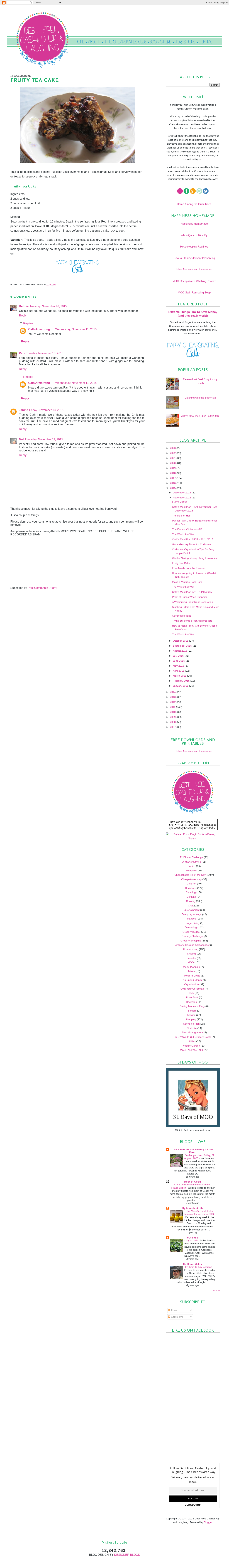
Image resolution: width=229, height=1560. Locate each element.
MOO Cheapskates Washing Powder (194, 281)
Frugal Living (192, 923)
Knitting (191, 953)
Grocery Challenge (192, 936)
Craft (191, 905)
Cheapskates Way (191, 879)
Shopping (190, 1019)
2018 (173, 473)
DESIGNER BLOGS (127, 1554)
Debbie (24, 306)
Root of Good (192, 1181)
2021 (173, 458)
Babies (191, 866)
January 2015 (181, 685)
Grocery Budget (191, 931)
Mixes (191, 971)
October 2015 (181, 640)
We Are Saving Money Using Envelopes (194, 558)
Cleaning (191, 892)
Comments (176, 1316)
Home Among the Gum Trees (194, 204)
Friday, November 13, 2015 (46, 410)
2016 (173, 483)
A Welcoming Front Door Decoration (192, 601)
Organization (191, 984)
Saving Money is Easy (192, 1006)
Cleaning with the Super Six (200, 397)
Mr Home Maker (192, 1264)
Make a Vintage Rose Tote (187, 581)
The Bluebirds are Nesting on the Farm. (192, 1151)
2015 (173, 488)
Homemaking (190, 949)
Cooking (190, 901)
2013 (173, 697)
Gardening (191, 927)
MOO (191, 962)
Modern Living (192, 975)
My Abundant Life (192, 1208)
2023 (173, 448)
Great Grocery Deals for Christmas (191, 544)
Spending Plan (191, 1023)
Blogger (208, 1522)
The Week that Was (183, 534)
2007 (173, 727)
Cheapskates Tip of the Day (190, 874)
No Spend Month (192, 979)
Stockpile (191, 1028)
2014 (173, 692)
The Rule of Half (181, 515)
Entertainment (191, 909)
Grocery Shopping (191, 940)
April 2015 (179, 670)
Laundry (191, 958)
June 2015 (179, 660)
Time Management (192, 1032)
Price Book (192, 997)
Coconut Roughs (181, 615)
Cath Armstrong (39, 329)
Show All (216, 1290)
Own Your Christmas (192, 988)
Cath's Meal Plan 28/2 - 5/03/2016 (200, 415)
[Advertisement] (37, 561)
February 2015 (181, 680)
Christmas (190, 888)
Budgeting (191, 870)
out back (192, 1237)
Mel (21, 439)
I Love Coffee (179, 501)
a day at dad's (191, 1240)
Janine (23, 410)
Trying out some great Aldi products (192, 620)
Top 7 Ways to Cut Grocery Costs (192, 1036)
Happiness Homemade (194, 223)
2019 (173, 468)
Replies (28, 323)
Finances (191, 918)
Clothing (191, 896)
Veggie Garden (191, 1045)
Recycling (191, 1001)
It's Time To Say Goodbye (199, 1267)
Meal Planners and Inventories (194, 269)
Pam (22, 353)
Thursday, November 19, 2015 (44, 439)
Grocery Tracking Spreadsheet (192, 944)
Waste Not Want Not (191, 1050)
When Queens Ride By (194, 235)
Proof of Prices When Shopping (190, 596)
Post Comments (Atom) (42, 587)
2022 (173, 453)
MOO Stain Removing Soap (194, 292)
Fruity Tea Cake (181, 563)
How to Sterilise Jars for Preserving (194, 257)
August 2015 (180, 650)
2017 (173, 478)
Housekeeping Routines (194, 246)
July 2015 (178, 655)
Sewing (191, 1014)
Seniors (192, 1010)
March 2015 (180, 675)
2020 (173, 463)
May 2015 (179, 665)
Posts (173, 1310)
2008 (173, 722)
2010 (173, 712)
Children (191, 883)
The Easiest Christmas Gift (187, 529)
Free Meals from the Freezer (188, 568)
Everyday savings (191, 914)
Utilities (191, 1041)
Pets (191, 993)
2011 (173, 707)
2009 (173, 717)
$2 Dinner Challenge (191, 857)
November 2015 (182, 497)
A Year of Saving (191, 861)
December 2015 (182, 492)
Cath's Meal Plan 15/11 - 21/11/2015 (192, 539)
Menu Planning (191, 966)
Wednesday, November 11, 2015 (76, 329)
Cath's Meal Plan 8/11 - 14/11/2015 (192, 591)
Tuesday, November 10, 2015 (48, 306)
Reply (22, 315)
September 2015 (183, 645)
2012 (173, 702)
